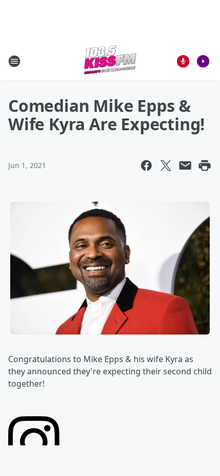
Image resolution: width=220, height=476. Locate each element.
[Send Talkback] (183, 61)
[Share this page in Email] (185, 165)
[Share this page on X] (166, 165)
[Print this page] (204, 165)
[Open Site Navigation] (14, 61)
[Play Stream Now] (203, 61)
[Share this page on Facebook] (146, 165)
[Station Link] (110, 61)
